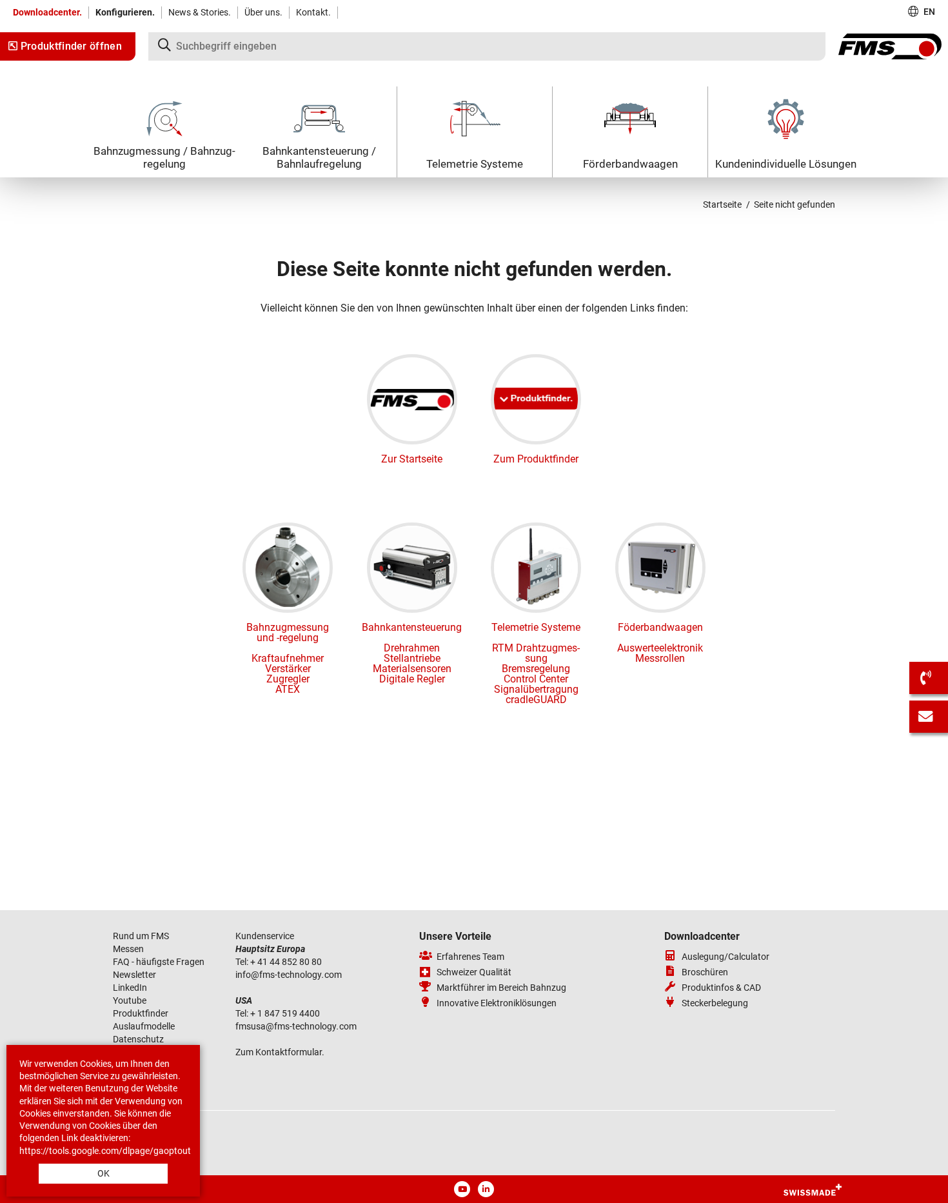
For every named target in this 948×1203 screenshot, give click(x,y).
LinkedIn (130, 987)
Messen (129, 949)
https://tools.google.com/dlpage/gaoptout (105, 1151)
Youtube (129, 1000)
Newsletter (134, 974)
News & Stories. (199, 12)
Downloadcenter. (47, 12)
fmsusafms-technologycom (296, 1026)
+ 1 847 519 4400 (286, 1013)
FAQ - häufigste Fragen (158, 962)
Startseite (722, 204)
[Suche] (487, 46)
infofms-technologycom (288, 974)
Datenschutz (138, 1039)
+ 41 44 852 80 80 (286, 962)
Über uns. (263, 12)
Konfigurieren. (125, 12)
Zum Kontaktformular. (279, 1052)
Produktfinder (140, 1013)
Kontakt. (313, 12)
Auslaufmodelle (144, 1026)
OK (103, 1173)
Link (69, 1138)
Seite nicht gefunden (794, 204)
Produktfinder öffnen (69, 46)
